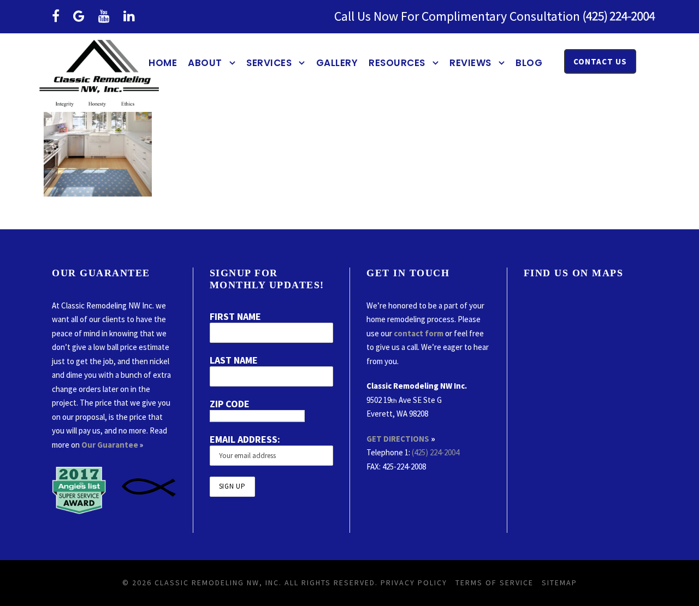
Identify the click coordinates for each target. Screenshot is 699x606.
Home (163, 62)
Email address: (245, 439)
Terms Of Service (494, 582)
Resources (397, 62)
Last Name (234, 360)
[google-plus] (79, 16)
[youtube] (104, 16)
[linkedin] (129, 16)
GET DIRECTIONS (397, 438)
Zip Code (230, 403)
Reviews (470, 62)
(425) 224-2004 (435, 452)
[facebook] (56, 16)
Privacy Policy (414, 582)
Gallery (337, 62)
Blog (529, 62)
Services (269, 62)
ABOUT (205, 62)
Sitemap (559, 582)
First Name (235, 316)
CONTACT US (600, 61)
